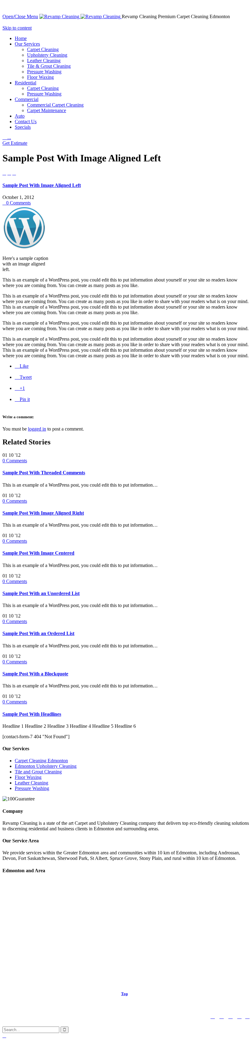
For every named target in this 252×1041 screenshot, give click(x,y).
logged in (37, 428)
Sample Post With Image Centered (38, 553)
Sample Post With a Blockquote (35, 673)
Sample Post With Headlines (31, 714)
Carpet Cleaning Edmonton (41, 760)
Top (124, 993)
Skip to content (17, 27)
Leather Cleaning (31, 782)
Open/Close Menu (20, 16)
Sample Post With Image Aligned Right (43, 513)
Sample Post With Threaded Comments (43, 472)
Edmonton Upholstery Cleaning (46, 766)
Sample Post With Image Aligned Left (41, 185)
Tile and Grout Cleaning (38, 771)
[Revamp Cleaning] (80, 16)
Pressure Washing (32, 788)
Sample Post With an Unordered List (41, 593)
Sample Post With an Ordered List (38, 633)
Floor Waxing (28, 777)
